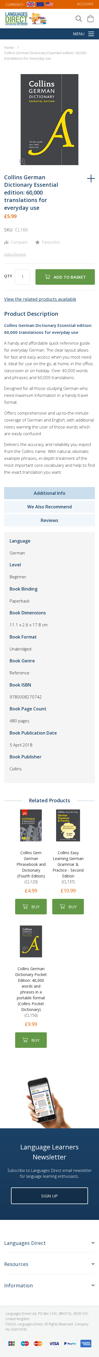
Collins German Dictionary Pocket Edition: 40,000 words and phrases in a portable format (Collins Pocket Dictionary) (31, 992)
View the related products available (40, 299)
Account (85, 3)
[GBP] (31, 5)
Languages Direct (25, 1243)
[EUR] (40, 5)
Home (9, 47)
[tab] (49, 1246)
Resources (16, 1264)
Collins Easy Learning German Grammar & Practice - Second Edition (68, 867)
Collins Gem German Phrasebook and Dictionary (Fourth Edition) (31, 867)
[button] (15, 154)
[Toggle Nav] (91, 34)
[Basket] (90, 18)
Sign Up (49, 1196)
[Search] (79, 19)
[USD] (49, 5)
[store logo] (26, 18)
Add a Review (15, 254)
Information (18, 1285)
